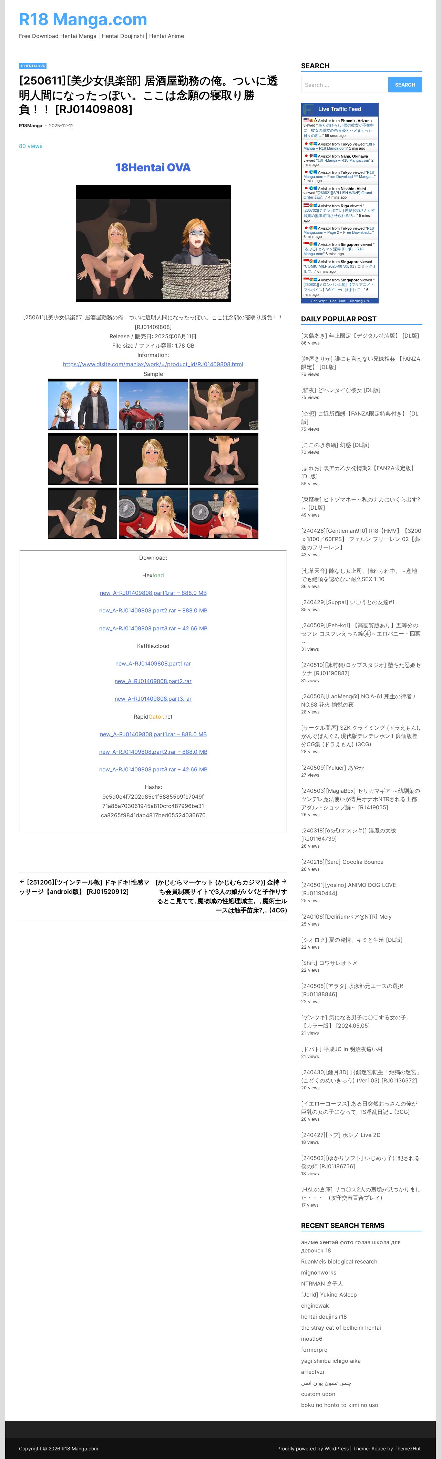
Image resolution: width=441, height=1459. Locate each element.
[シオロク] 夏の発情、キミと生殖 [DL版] (352, 939)
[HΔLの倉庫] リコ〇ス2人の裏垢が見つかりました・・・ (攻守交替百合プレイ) (361, 1193)
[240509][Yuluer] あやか (333, 767)
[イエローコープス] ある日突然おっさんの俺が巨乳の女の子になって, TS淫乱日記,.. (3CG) (359, 1107)
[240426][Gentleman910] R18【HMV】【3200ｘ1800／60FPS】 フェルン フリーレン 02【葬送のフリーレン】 (361, 539)
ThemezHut (407, 1448)
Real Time (338, 301)
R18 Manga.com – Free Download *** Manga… (339, 174)
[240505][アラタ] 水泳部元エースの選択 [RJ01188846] (352, 990)
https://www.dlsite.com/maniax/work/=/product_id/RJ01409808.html (153, 364)
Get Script (319, 301)
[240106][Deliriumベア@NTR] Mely (346, 916)
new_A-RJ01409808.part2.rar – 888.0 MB (153, 610)
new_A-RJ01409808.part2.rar (153, 681)
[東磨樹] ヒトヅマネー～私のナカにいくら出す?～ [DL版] (360, 503)
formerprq (314, 1349)
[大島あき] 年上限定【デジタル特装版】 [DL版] (360, 335)
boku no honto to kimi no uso (339, 1404)
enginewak (315, 1305)
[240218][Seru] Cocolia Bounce (342, 861)
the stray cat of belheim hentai (341, 1327)
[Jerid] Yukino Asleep (329, 1294)
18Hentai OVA (33, 66)
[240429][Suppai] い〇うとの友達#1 (347, 602)
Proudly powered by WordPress (313, 1448)
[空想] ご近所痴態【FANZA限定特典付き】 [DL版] (360, 417)
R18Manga (30, 125)
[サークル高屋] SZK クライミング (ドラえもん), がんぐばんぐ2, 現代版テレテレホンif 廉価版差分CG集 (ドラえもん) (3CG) (360, 736)
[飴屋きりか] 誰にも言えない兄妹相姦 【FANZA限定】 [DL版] (360, 362)
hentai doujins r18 (324, 1316)
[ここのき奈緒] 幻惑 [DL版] (335, 444)
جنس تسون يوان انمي (326, 1382)
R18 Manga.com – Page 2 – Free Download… (339, 230)
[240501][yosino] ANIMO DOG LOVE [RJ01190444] (348, 889)
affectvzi (312, 1371)
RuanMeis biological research (339, 1261)
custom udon (318, 1393)
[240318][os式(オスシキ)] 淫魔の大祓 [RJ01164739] (348, 834)
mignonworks (318, 1272)
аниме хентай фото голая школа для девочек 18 (351, 1246)
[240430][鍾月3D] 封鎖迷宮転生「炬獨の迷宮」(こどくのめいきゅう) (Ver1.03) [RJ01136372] (361, 1076)
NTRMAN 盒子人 (322, 1283)
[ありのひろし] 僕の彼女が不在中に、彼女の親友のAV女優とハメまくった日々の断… (339, 130)
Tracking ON (359, 301)
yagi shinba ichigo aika (331, 1360)
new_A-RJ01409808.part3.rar (153, 698)
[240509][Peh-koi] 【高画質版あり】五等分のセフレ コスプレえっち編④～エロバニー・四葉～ (361, 633)
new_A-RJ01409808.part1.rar (153, 663)
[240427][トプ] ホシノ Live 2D (341, 1134)
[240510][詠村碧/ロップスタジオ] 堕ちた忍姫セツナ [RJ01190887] (361, 669)
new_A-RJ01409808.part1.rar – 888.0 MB (153, 592)
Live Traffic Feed (339, 109)
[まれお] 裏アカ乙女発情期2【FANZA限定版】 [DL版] (359, 472)
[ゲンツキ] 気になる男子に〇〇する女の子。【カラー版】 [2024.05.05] (356, 1021)
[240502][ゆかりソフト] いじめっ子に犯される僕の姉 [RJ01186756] (360, 1162)
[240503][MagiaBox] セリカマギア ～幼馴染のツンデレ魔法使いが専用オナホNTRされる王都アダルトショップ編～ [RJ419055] (360, 799)
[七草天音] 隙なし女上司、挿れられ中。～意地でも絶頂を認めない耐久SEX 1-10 (359, 574)
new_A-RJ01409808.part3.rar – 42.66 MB (153, 628)
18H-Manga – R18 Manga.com (339, 146)
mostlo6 (311, 1338)
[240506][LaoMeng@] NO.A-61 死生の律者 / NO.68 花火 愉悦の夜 (358, 700)
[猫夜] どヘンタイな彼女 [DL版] (341, 390)
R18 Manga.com (83, 19)
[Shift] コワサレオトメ (329, 962)
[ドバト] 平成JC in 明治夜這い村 (342, 1049)
